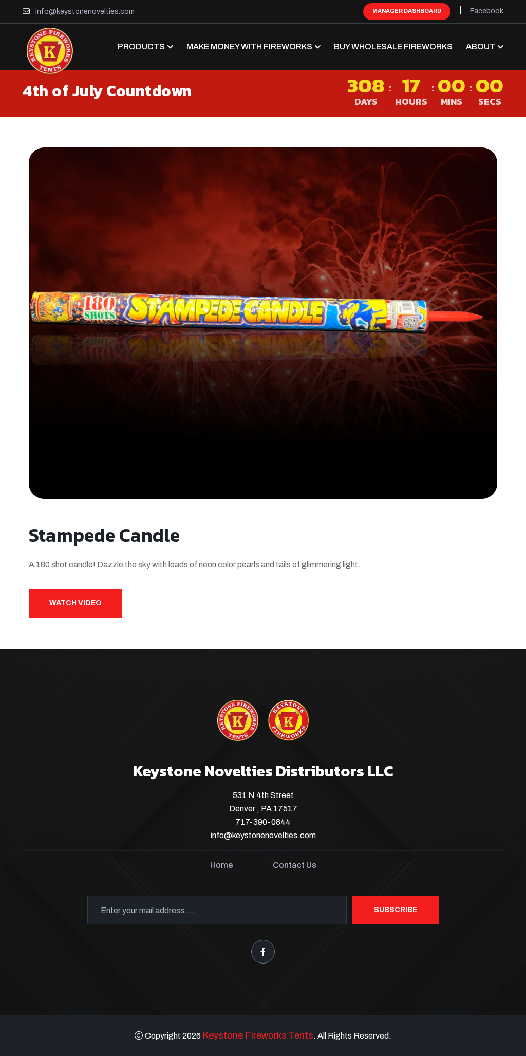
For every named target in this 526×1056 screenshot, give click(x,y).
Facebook (486, 11)
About (480, 46)
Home (221, 865)
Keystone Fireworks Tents (257, 1035)
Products (141, 46)
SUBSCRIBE (395, 910)
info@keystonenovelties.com (85, 11)
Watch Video (75, 603)
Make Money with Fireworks (249, 46)
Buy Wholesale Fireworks (393, 46)
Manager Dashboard (406, 11)
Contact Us (294, 865)
